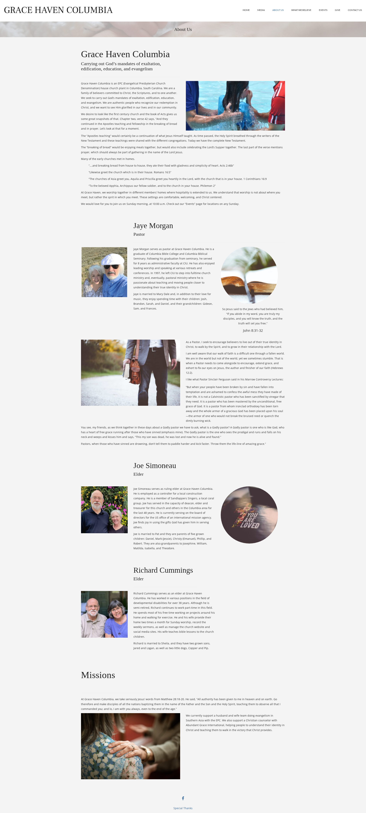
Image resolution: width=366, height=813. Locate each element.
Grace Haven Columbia (58, 10)
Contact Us (355, 10)
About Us (278, 10)
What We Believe (301, 10)
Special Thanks (183, 808)
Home (246, 10)
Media (261, 10)
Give (337, 10)
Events (323, 10)
